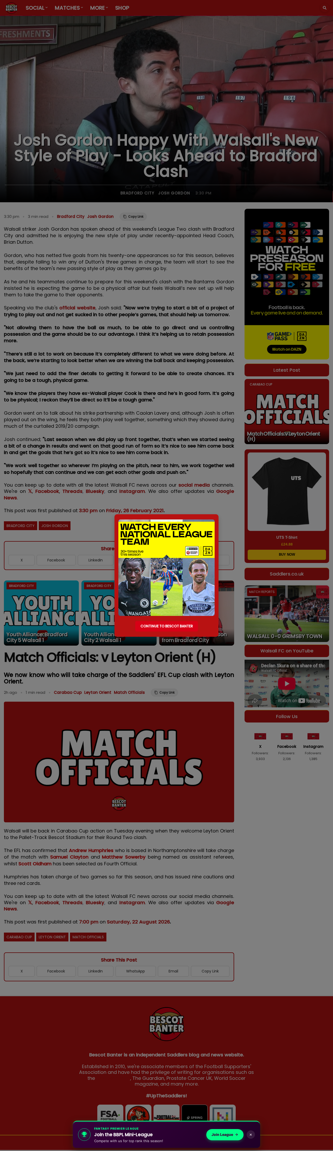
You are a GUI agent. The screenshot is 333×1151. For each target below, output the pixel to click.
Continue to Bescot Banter (166, 626)
